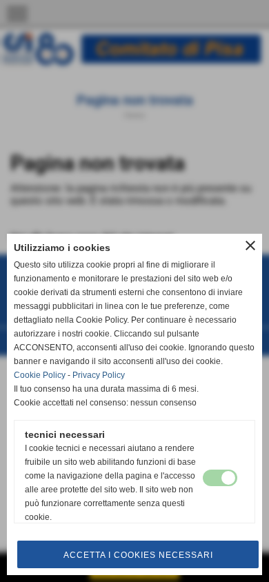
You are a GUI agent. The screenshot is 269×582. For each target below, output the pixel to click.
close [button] (250, 245)
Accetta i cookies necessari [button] (138, 555)
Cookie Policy (40, 375)
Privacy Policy (98, 375)
